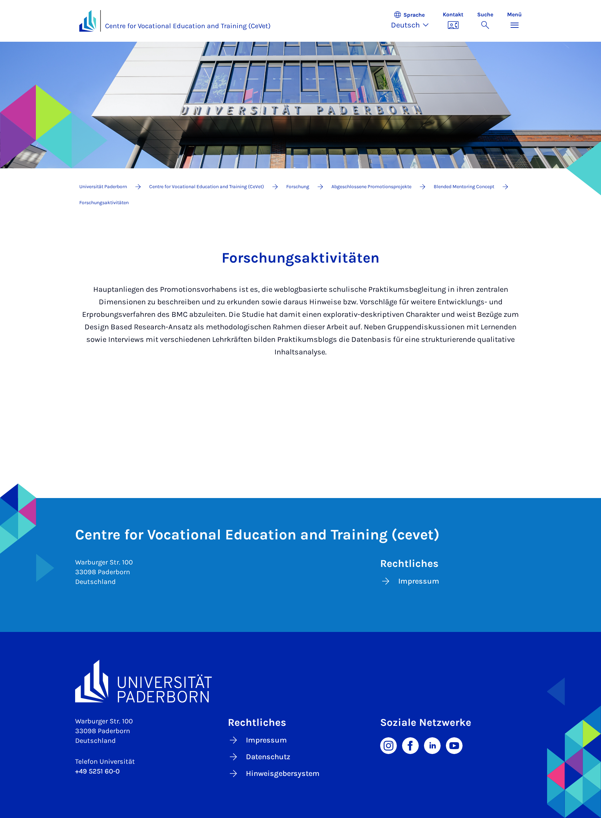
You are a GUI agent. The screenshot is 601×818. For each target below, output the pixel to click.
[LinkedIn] (432, 744)
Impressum (418, 581)
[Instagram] (388, 744)
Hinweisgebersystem (283, 773)
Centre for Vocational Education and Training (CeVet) (188, 26)
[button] (413, 20)
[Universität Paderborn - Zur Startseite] (87, 21)
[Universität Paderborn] (300, 681)
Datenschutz (268, 756)
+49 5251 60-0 (97, 771)
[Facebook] (410, 744)
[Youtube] (454, 744)
